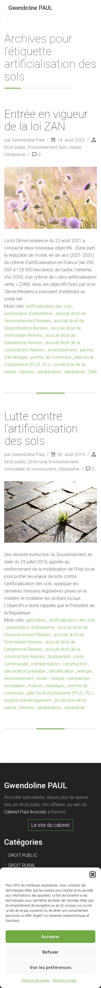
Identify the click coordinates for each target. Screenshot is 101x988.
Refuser (50, 952)
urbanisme (74, 371)
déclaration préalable (25, 671)
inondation (14, 685)
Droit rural (37, 461)
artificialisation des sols (49, 306)
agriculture (36, 620)
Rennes (27, 371)
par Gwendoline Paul (24, 140)
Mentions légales (64, 980)
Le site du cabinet (50, 825)
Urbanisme (14, 154)
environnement (62, 350)
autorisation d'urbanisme (28, 313)
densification (61, 671)
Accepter (50, 936)
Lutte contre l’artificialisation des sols (41, 429)
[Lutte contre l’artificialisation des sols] (50, 512)
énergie (84, 671)
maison (35, 685)
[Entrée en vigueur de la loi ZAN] (50, 197)
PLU (47, 364)
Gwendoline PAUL (30, 7)
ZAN (92, 371)
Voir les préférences (50, 967)
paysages (55, 685)
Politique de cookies (35, 980)
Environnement (42, 147)
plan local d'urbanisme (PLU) (54, 693)
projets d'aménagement (27, 700)
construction (75, 664)
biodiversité (59, 656)
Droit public (15, 147)
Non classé (70, 147)
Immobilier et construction (30, 469)
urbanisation (49, 371)
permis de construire (51, 357)
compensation (45, 664)
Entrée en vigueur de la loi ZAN (46, 120)
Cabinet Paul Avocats (25, 812)
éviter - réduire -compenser (63, 678)
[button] (92, 874)
